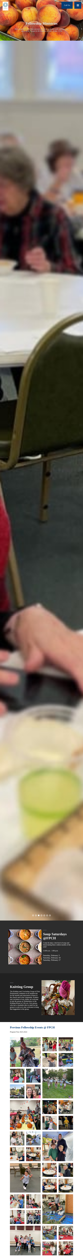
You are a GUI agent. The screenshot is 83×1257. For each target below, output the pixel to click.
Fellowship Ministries (41, 23)
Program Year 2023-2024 (18, 1032)
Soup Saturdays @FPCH (55, 936)
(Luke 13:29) (41, 30)
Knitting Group (21, 987)
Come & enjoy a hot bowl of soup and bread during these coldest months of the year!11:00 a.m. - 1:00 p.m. (57, 947)
